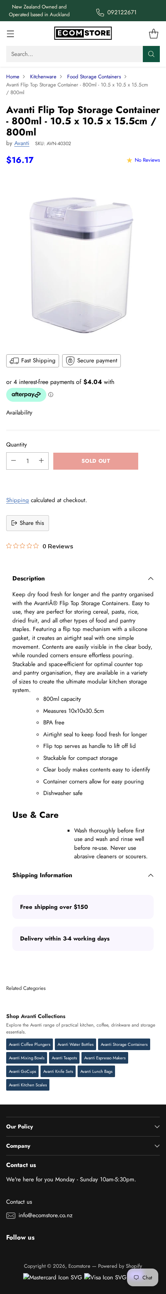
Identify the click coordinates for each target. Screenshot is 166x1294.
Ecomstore (79, 1266)
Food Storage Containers (94, 76)
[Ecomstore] (83, 33)
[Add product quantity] (41, 461)
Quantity (16, 444)
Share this (32, 523)
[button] (83, 478)
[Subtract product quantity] (13, 461)
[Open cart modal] (153, 34)
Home (12, 76)
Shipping (17, 500)
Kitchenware (43, 76)
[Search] (151, 54)
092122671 (122, 12)
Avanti (21, 143)
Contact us (19, 1202)
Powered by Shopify (120, 1266)
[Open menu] (10, 34)
